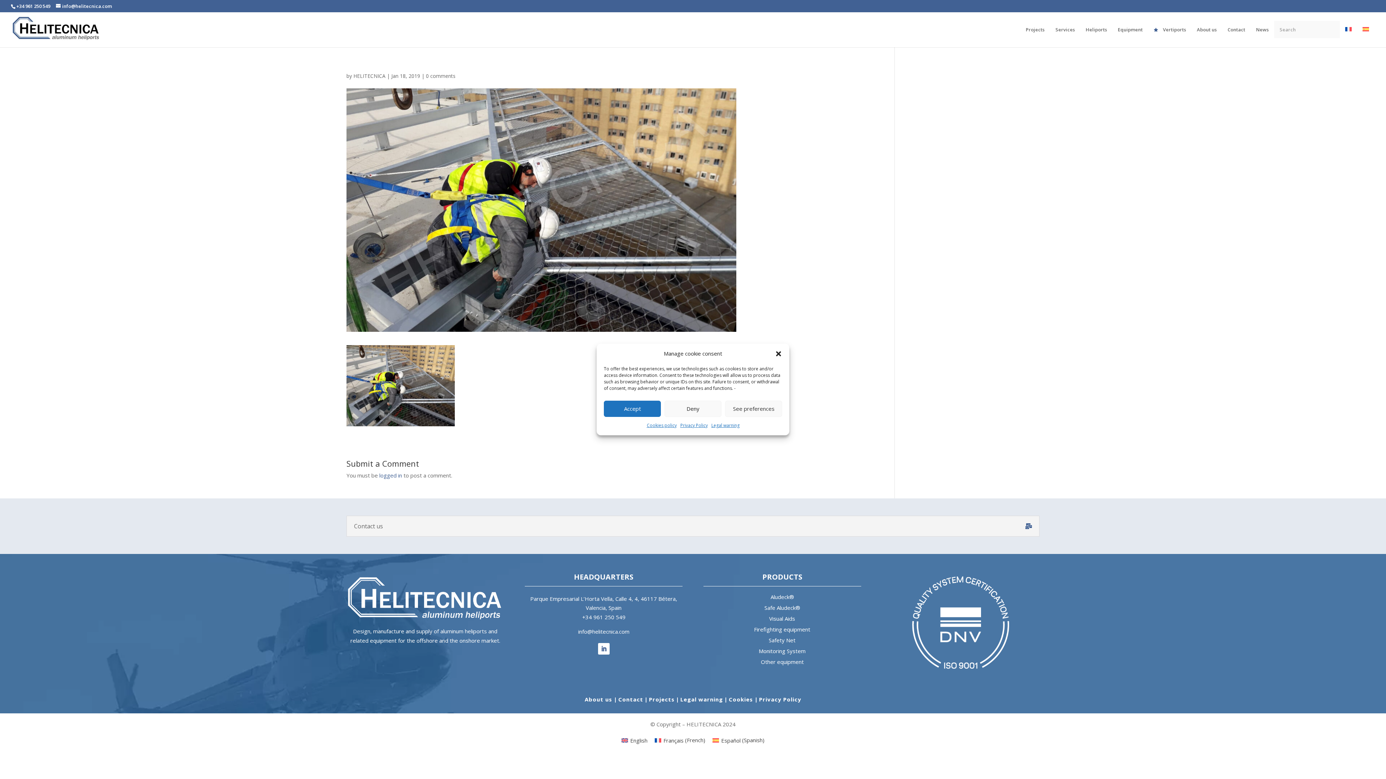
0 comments (441, 75)
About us (599, 699)
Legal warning (725, 425)
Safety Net (782, 640)
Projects (662, 699)
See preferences (754, 408)
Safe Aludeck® (782, 607)
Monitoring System (782, 651)
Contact (630, 699)
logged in (390, 475)
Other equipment (782, 661)
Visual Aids (782, 618)
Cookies (742, 699)
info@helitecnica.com (603, 631)
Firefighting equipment (782, 629)
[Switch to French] (1348, 36)
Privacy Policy (694, 425)
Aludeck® (782, 596)
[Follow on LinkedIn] (604, 649)
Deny (693, 408)
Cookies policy (662, 425)
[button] (778, 353)
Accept (632, 408)
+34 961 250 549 (604, 617)
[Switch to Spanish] (1365, 36)
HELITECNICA (369, 75)
